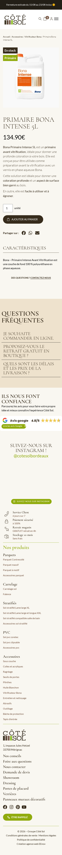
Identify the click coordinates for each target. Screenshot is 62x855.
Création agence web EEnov (31, 843)
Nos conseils (12, 756)
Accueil (6, 36)
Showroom (11, 777)
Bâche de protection (13, 713)
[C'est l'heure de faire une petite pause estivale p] (16, 471)
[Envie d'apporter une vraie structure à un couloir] (16, 488)
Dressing (9, 783)
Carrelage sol (10, 588)
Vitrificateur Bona (33, 36)
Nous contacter (14, 766)
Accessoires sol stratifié (15, 623)
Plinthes (7, 682)
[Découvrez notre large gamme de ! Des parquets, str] (46, 488)
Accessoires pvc (11, 647)
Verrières (9, 794)
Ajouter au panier (25, 219)
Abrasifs (7, 703)
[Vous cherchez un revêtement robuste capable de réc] (46, 471)
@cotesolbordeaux (31, 455)
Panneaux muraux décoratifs (24, 799)
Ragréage (8, 671)
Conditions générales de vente (21, 835)
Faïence (7, 594)
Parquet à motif (11, 570)
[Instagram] (11, 807)
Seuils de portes (11, 676)
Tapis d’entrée (10, 719)
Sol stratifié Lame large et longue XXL (22, 612)
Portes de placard (16, 788)
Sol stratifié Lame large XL (16, 607)
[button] (23, 233)
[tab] (31, 336)
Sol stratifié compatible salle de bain (21, 618)
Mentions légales (47, 835)
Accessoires (17, 36)
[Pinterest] (18, 807)
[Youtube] (24, 807)
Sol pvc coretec (10, 637)
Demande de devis (16, 772)
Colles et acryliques (13, 666)
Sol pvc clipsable (11, 642)
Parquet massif (11, 564)
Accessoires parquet (13, 575)
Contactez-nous (40, 277)
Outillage (8, 708)
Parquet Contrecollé (13, 559)
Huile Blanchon (11, 687)
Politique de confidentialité (31, 839)
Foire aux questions (17, 761)
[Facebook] (5, 807)
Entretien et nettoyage (14, 698)
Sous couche (9, 661)
